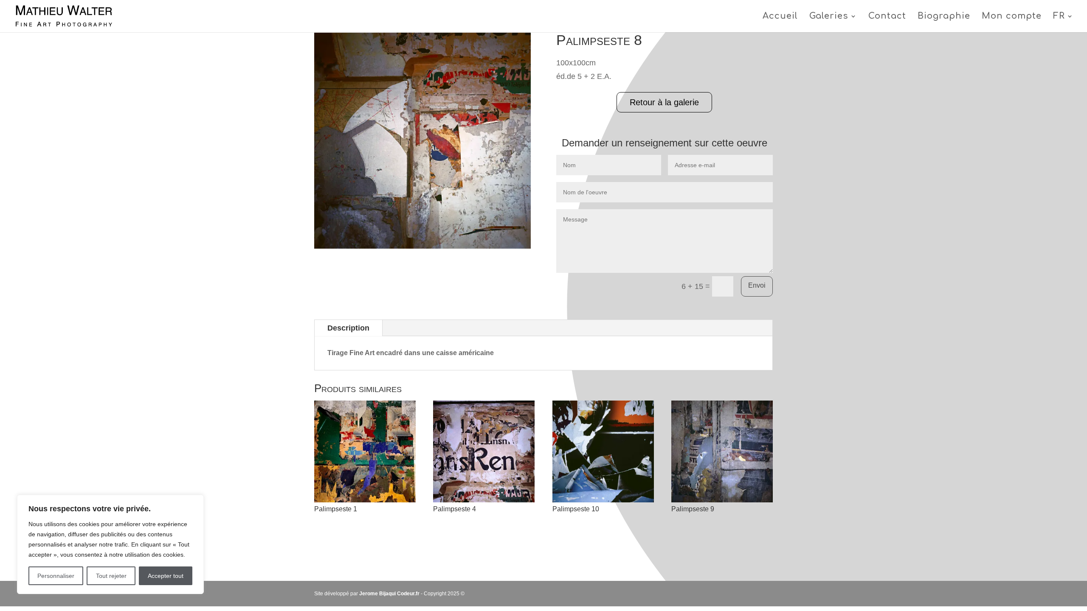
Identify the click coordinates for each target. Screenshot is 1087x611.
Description (348, 328)
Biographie (944, 17)
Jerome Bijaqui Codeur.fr (389, 594)
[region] (110, 544)
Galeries (828, 17)
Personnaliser (55, 575)
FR (1059, 17)
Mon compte (1012, 17)
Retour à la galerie (664, 102)
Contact (887, 17)
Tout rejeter (111, 575)
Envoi (757, 285)
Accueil (780, 17)
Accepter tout (165, 575)
